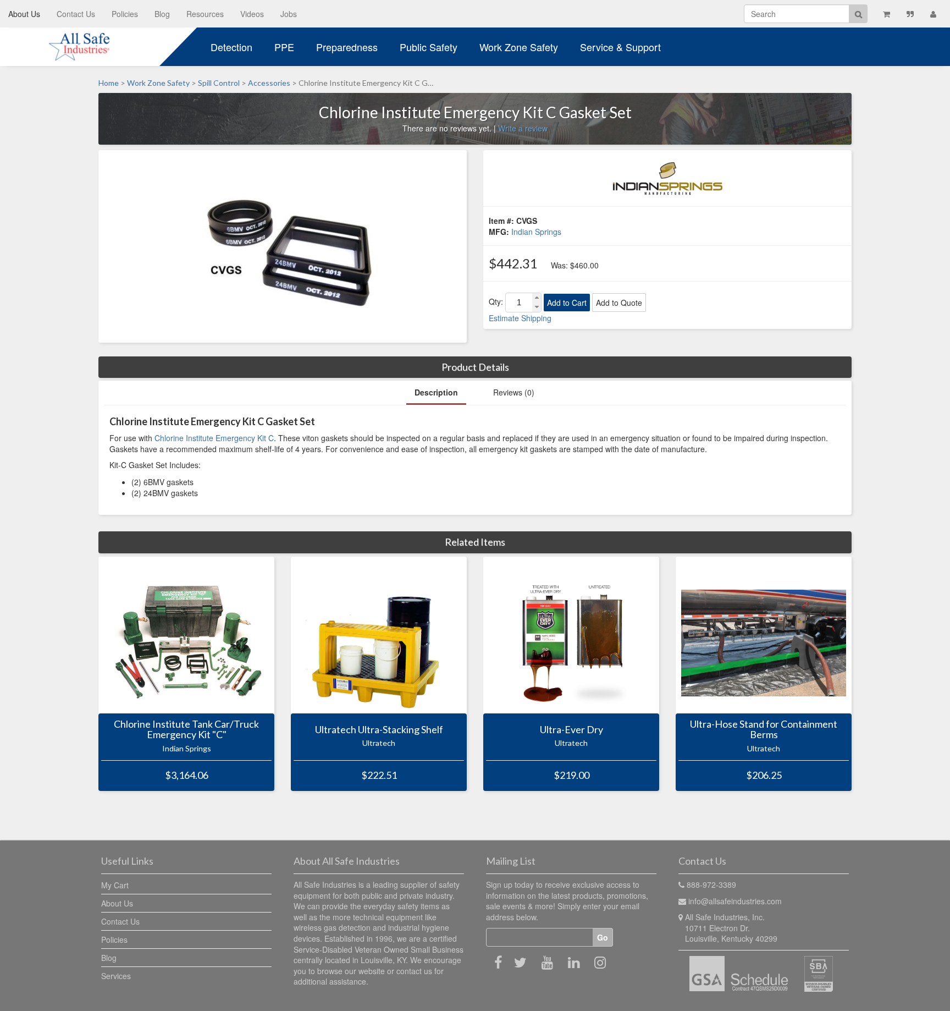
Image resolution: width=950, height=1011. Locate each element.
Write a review (523, 128)
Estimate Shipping (520, 317)
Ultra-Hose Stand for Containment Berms (763, 730)
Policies (125, 13)
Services (116, 975)
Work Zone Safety (518, 47)
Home (108, 82)
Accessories (269, 82)
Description (436, 392)
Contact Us (76, 13)
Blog (162, 13)
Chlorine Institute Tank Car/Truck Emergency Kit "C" (186, 730)
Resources (205, 13)
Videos (252, 13)
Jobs (288, 13)
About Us (24, 13)
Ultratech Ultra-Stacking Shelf (379, 729)
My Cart (115, 885)
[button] (536, 298)
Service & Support (620, 47)
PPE (284, 47)
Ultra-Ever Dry (571, 729)
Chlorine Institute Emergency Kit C (214, 437)
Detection (231, 47)
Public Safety (428, 47)
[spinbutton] (519, 302)
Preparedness (347, 47)
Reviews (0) (513, 392)
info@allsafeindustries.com (735, 900)
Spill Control (219, 82)
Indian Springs (536, 231)
